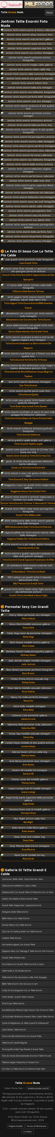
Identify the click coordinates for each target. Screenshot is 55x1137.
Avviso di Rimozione (36, 1126)
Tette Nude (12, 12)
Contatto (27, 1131)
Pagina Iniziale (16, 1126)
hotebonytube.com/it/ (38, 1088)
